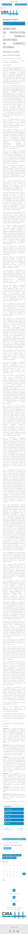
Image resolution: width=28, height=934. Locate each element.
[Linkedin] (14, 931)
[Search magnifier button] (25, 839)
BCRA (4, 855)
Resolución (7, 24)
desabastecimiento (16, 855)
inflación (14, 857)
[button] (14, 809)
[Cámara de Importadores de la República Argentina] (10, 12)
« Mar (3, 880)
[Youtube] (17, 931)
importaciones (6, 857)
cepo (9, 855)
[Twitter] (10, 931)
